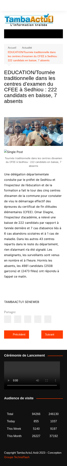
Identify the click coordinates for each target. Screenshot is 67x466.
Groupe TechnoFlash (16, 457)
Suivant (49, 334)
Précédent (19, 334)
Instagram (11, 6)
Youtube (17, 6)
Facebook (5, 6)
